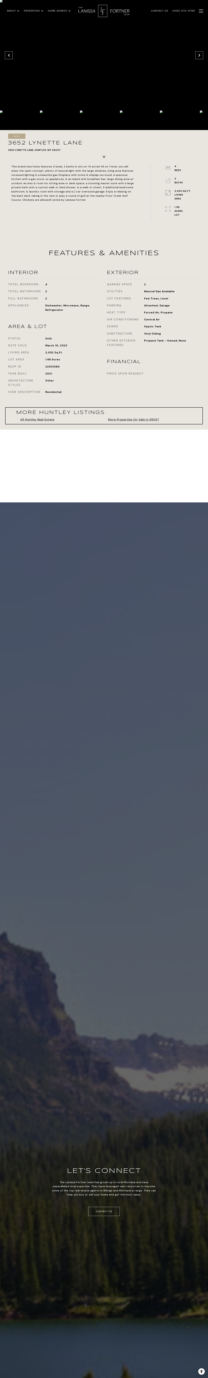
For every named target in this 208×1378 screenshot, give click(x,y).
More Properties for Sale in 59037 (133, 419)
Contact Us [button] (104, 1211)
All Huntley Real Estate (37, 419)
